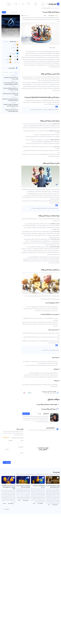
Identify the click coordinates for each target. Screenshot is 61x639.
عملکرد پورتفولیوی (45, 154)
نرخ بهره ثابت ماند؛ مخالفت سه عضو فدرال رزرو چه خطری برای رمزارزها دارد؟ (11, 105)
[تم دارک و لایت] (3, 4)
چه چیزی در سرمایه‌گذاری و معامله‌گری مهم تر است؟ (41, 208)
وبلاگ (53, 8)
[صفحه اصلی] (54, 4)
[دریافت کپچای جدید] (12, 462)
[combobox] (13, 449)
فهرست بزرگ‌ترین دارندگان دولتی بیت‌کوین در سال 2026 (10, 94)
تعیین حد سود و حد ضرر (46, 350)
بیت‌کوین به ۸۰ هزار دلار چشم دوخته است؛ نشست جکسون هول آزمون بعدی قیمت (10, 83)
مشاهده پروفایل (26, 414)
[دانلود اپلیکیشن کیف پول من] (16, 3)
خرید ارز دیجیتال (57, 8)
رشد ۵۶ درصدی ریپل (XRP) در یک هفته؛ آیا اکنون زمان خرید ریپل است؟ (10, 89)
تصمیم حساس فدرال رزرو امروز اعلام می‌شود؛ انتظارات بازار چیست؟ (11, 110)
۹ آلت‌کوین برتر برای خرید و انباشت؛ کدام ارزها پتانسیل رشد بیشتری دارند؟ (10, 99)
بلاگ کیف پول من (38, 57)
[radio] (3, 438)
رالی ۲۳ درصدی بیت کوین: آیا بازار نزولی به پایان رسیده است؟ (11, 78)
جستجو (4, 12)
